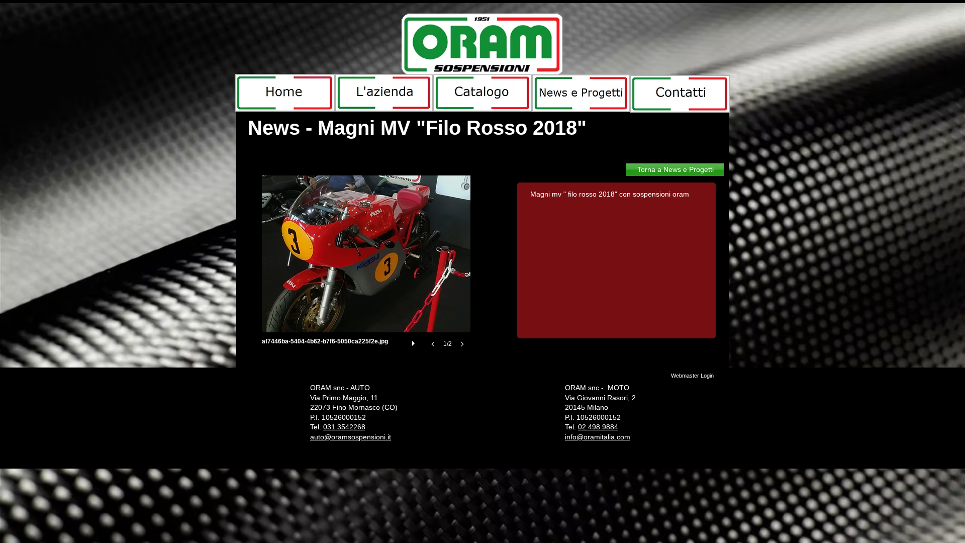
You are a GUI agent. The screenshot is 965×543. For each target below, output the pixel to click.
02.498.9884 (598, 427)
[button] (366, 271)
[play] (415, 340)
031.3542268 (344, 427)
